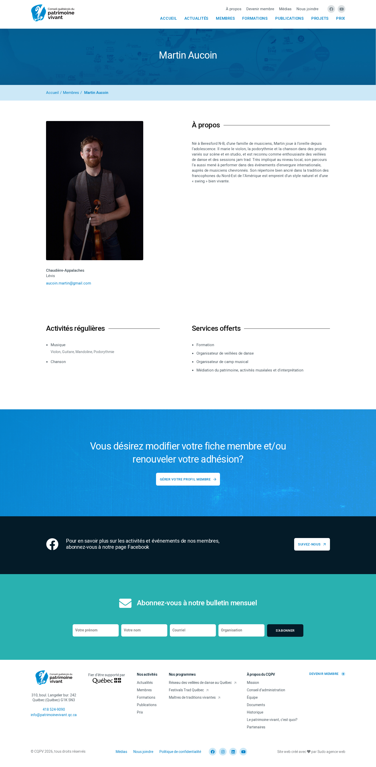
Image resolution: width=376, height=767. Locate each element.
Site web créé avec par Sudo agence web (311, 751)
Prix (340, 18)
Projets (320, 18)
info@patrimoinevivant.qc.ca (54, 715)
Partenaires (256, 727)
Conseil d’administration (266, 690)
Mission (253, 682)
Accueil (168, 18)
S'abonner (285, 630)
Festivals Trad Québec (186, 690)
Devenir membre (260, 9)
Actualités (196, 18)
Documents (256, 705)
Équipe (252, 697)
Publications (289, 18)
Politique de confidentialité (180, 751)
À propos (233, 9)
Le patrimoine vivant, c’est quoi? (272, 719)
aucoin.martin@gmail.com (68, 283)
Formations (255, 18)
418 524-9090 (54, 709)
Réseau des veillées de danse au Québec (200, 682)
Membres (225, 18)
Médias (285, 9)
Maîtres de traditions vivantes (192, 697)
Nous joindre (307, 9)
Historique (255, 712)
